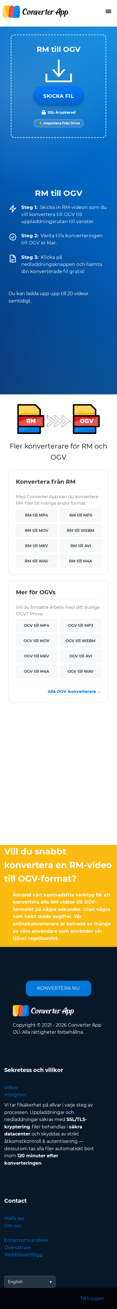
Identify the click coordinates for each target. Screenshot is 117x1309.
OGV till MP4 (36, 625)
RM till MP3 (80, 515)
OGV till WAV (80, 671)
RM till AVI (80, 545)
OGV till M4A (36, 671)
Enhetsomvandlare (26, 1240)
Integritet (15, 1094)
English (15, 1281)
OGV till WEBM (80, 640)
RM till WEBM (80, 530)
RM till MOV (36, 530)
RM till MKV (36, 545)
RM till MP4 (36, 515)
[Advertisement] (58, 775)
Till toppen (92, 1298)
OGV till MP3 (80, 625)
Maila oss (14, 1218)
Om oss (12, 1225)
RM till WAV (36, 561)
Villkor (11, 1087)
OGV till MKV (36, 656)
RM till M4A (80, 561)
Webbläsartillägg (23, 1254)
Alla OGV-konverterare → (74, 691)
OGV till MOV (36, 640)
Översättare (17, 1247)
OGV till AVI (80, 656)
